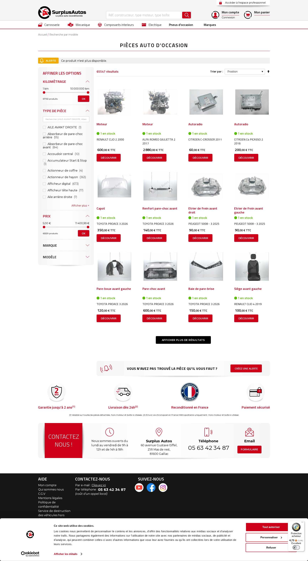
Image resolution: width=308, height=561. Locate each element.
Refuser (271, 547)
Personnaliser (269, 537)
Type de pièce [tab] (54, 111)
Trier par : (216, 71)
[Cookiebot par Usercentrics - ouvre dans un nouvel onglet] (30, 554)
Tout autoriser (271, 527)
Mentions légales (50, 498)
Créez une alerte (246, 368)
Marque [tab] (50, 245)
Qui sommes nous (51, 489)
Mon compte (47, 485)
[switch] (296, 547)
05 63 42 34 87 (208, 447)
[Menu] (302, 523)
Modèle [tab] (49, 257)
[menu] (154, 25)
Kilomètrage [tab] (54, 81)
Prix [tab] (46, 216)
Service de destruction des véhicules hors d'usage (54, 515)
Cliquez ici (99, 485)
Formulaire (249, 449)
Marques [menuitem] (210, 24)
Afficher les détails (65, 553)
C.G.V (41, 493)
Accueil (42, 34)
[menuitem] (48, 25)
